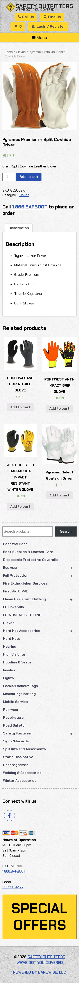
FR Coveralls (13, 607)
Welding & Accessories (22, 772)
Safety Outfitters (44, 6)
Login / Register (50, 26)
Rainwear (11, 709)
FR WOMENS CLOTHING (22, 615)
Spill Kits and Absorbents (24, 749)
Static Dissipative (18, 757)
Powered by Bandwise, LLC (39, 972)
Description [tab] (19, 228)
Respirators (13, 717)
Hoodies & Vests (17, 662)
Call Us (28, 16)
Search (66, 531)
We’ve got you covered (35, 9)
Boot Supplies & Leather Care (28, 551)
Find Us (54, 16)
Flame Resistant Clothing (38, 599)
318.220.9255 (12, 887)
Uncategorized (16, 765)
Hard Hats (11, 638)
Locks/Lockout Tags (20, 686)
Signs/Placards (16, 741)
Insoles (9, 670)
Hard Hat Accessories (38, 631)
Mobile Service (15, 701)
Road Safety (14, 725)
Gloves (8, 622)
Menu (41, 37)
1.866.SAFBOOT (29, 207)
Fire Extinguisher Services (25, 583)
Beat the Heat (15, 544)
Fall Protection (38, 575)
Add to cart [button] (20, 407)
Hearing (9, 646)
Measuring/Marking (19, 693)
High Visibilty (14, 654)
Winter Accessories (19, 780)
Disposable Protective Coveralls (30, 559)
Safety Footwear (38, 733)
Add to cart (29, 177)
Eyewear (38, 568)
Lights (8, 678)
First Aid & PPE (15, 591)
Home (9, 52)
